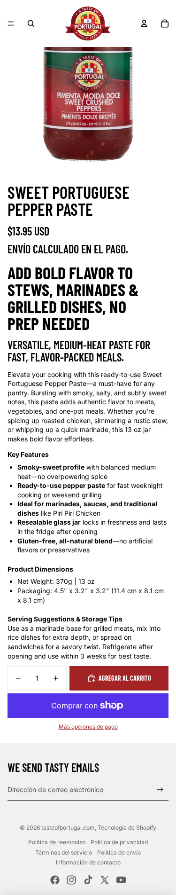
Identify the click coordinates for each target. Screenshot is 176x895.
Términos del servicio (63, 852)
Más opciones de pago (88, 726)
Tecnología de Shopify (127, 827)
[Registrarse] (160, 790)
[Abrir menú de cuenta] (144, 23)
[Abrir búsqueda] (31, 23)
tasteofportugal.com (68, 827)
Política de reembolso (56, 842)
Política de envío (119, 852)
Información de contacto (88, 862)
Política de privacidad (119, 842)
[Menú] (11, 23)
